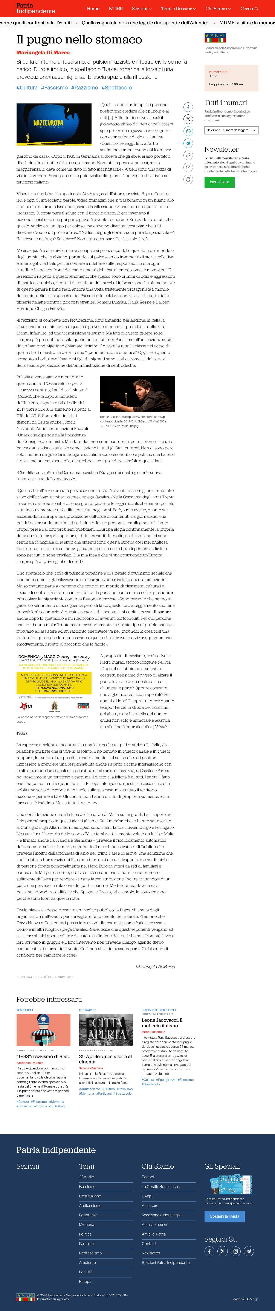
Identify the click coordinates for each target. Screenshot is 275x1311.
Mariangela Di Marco (43, 52)
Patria (36, 8)
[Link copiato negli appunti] (188, 155)
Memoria (57, 1101)
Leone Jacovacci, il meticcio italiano (162, 1023)
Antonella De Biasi (30, 1063)
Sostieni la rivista (224, 1217)
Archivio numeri (155, 1225)
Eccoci (148, 1177)
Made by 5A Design (245, 1299)
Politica (85, 1234)
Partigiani (105, 1093)
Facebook (209, 1251)
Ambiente (87, 1263)
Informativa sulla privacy (53, 1299)
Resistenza (88, 1215)
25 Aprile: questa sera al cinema (105, 1059)
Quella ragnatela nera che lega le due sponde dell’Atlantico (136, 23)
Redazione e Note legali (161, 1215)
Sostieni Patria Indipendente (166, 1263)
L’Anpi (147, 1196)
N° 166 (116, 8)
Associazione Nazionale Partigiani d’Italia (74, 1295)
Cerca (247, 8)
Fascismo (56, 88)
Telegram (249, 1251)
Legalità (85, 1272)
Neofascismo (90, 1253)
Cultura (29, 88)
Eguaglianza (167, 1079)
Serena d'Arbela (91, 1068)
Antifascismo (90, 1089)
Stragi (61, 1106)
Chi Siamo (216, 8)
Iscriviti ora (219, 182)
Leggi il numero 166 (223, 84)
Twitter (222, 1251)
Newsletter (151, 1253)
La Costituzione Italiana (161, 1187)
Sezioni (139, 8)
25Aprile (86, 1177)
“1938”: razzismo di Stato (43, 1056)
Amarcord (150, 1206)
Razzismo (86, 88)
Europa (85, 1282)
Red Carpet (25, 1010)
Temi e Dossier (176, 8)
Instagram (236, 1251)
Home (93, 8)
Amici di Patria (154, 1234)
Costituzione (90, 1196)
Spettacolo (118, 88)
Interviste (150, 1010)
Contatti (149, 1244)
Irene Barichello (153, 1032)
